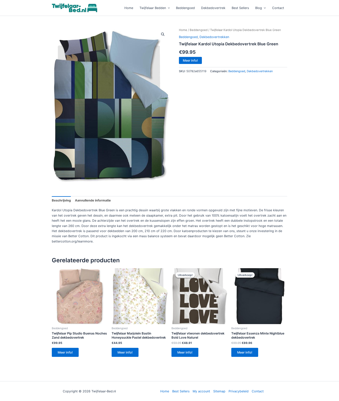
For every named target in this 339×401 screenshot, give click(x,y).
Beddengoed (185, 8)
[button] (168, 8)
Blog (258, 8)
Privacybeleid (239, 391)
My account (201, 391)
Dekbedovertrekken (214, 37)
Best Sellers (240, 8)
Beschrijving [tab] (61, 200)
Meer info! (190, 60)
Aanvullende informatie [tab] (93, 200)
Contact (278, 8)
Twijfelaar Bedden (152, 8)
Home (128, 8)
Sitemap (219, 391)
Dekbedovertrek (213, 8)
